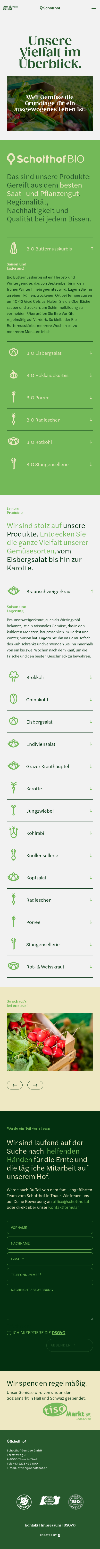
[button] (15, 1085)
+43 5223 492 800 (25, 1463)
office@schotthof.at (71, 1201)
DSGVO (58, 1332)
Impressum (51, 1525)
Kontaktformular (63, 1207)
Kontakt (31, 1525)
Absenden (60, 1345)
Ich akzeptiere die (39, 1332)
